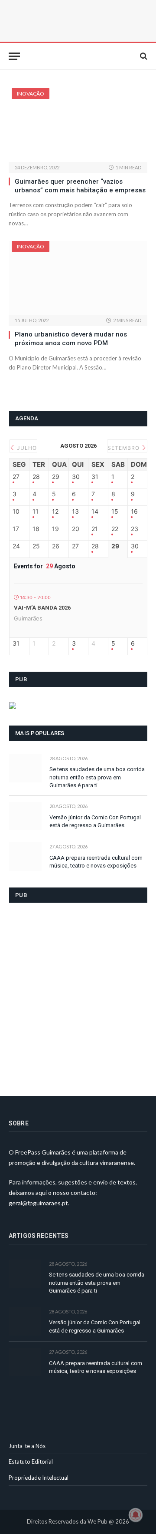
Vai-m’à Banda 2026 (42, 607)
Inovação (30, 93)
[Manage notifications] (136, 1515)
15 (114, 511)
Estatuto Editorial (31, 1461)
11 (35, 511)
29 (55, 476)
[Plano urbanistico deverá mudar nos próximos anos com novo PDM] (78, 278)
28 (36, 476)
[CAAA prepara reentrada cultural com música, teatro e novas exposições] (25, 856)
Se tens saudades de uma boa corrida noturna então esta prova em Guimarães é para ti (97, 777)
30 (76, 476)
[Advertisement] (78, 994)
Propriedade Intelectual (38, 1477)
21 (94, 528)
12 (55, 511)
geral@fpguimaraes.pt (38, 1203)
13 (75, 511)
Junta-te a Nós (27, 1445)
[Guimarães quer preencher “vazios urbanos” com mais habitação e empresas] (78, 125)
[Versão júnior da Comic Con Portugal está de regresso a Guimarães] (25, 816)
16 (134, 511)
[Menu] (14, 56)
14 (94, 511)
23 (134, 528)
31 (94, 476)
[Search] (142, 56)
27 (16, 476)
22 (114, 528)
